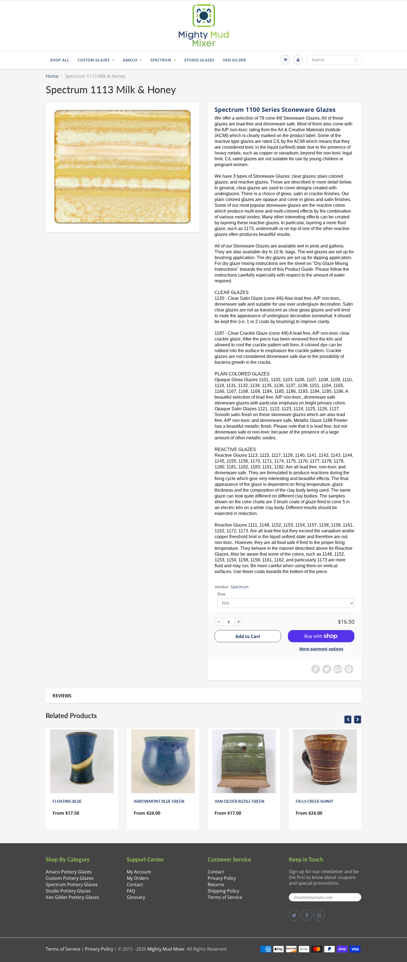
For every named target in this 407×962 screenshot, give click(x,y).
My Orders (138, 878)
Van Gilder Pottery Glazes (72, 897)
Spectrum (160, 60)
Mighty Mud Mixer (166, 949)
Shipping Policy (223, 891)
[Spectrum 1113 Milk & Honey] (122, 166)
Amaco (130, 60)
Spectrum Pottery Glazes (72, 884)
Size (221, 594)
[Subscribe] (354, 897)
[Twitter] (294, 915)
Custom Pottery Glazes (70, 878)
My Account (139, 872)
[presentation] (347, 719)
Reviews (62, 696)
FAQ (131, 891)
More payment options (321, 648)
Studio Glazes (199, 60)
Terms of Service (225, 897)
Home (52, 76)
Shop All (59, 60)
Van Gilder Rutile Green (239, 801)
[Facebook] (306, 915)
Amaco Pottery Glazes (69, 872)
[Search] (356, 60)
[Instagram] (319, 915)
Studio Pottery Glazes (68, 891)
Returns (216, 884)
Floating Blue (67, 801)
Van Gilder (234, 60)
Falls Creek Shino (314, 801)
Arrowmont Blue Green (159, 801)
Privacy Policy (222, 878)
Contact (135, 884)
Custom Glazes (94, 60)
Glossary (136, 897)
